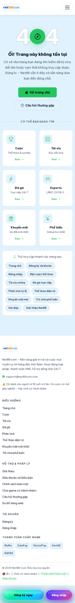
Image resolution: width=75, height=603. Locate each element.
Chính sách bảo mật (15, 484)
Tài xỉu (6, 421)
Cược (5, 414)
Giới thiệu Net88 (36, 307)
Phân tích (8, 434)
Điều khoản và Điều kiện (17, 477)
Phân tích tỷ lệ (17, 291)
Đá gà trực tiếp (42, 282)
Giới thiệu (8, 471)
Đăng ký (7, 521)
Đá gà (6, 427)
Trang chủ (14, 265)
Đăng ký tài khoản (40, 265)
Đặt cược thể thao (41, 274)
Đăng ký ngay (23, 595)
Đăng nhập (15, 274)
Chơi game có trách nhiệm (19, 490)
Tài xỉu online (16, 282)
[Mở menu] (67, 7)
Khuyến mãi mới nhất (15, 446)
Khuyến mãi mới (18, 299)
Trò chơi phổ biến (47, 299)
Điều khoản (9, 578)
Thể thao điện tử (44, 291)
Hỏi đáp (13, 307)
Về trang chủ (40, 92)
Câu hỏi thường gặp (39, 105)
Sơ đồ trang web (12, 503)
